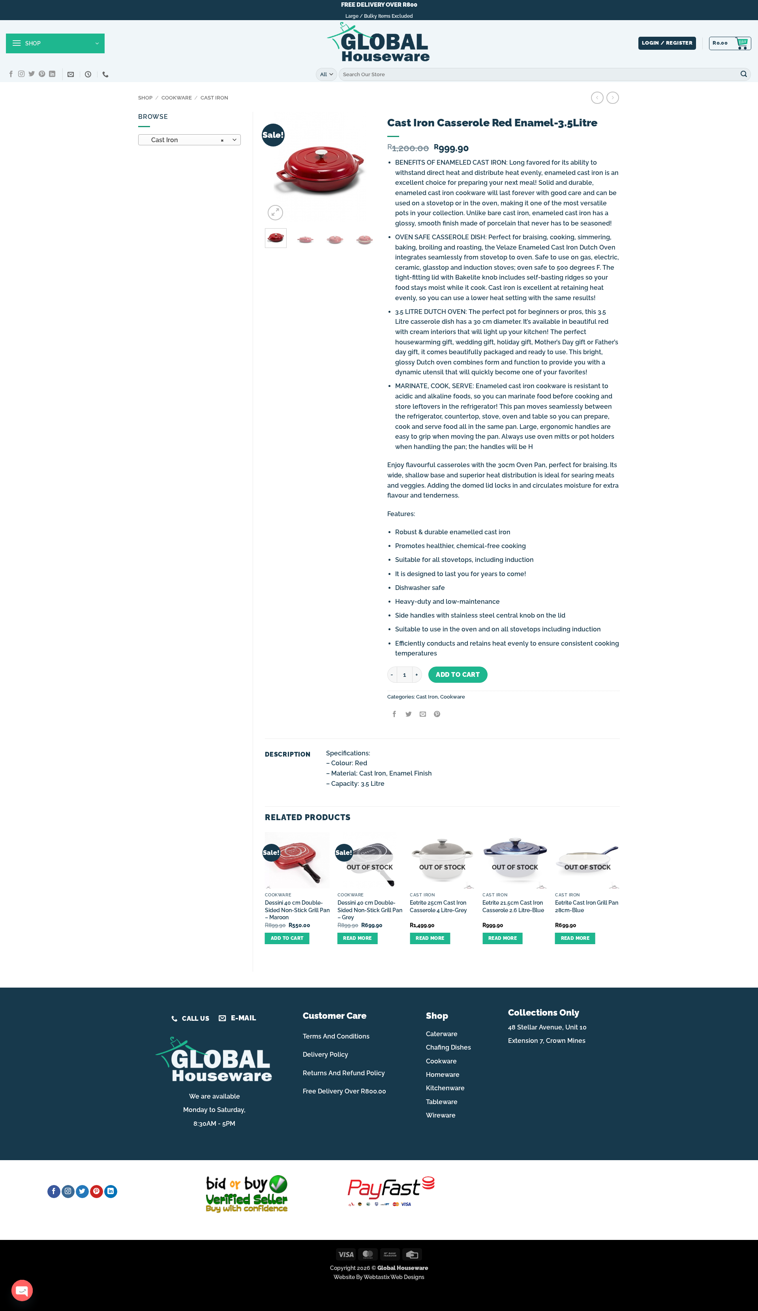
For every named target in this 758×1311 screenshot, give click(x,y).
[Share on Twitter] (408, 714)
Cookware (176, 98)
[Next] (363, 167)
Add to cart (458, 674)
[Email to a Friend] (422, 714)
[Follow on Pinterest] (42, 74)
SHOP (145, 98)
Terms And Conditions (336, 1036)
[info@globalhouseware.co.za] (72, 74)
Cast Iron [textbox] (185, 140)
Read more (357, 938)
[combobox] (189, 139)
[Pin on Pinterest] (437, 714)
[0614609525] (106, 74)
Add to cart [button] (287, 938)
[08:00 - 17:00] (89, 74)
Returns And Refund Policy (344, 1073)
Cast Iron (214, 98)
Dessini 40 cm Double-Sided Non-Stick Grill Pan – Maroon (297, 909)
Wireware (441, 1115)
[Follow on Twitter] (31, 74)
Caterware (442, 1034)
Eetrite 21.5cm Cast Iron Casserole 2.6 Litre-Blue (513, 906)
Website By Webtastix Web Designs (379, 1276)
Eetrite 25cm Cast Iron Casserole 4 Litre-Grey (438, 906)
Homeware (443, 1074)
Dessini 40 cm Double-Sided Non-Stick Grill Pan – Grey (370, 909)
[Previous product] (612, 98)
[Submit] (743, 74)
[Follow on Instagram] (21, 74)
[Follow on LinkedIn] (52, 74)
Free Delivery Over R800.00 (344, 1091)
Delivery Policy (325, 1054)
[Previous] (277, 167)
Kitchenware (445, 1088)
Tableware (442, 1102)
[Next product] (597, 98)
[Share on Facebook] (394, 714)
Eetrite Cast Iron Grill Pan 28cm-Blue (586, 906)
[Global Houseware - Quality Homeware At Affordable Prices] (379, 43)
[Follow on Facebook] (11, 74)
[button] (55, 43)
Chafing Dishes (448, 1047)
